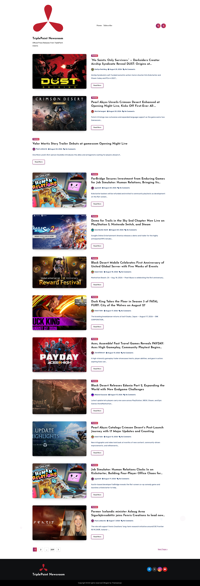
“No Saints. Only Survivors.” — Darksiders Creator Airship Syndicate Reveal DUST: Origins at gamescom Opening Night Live (125, 64)
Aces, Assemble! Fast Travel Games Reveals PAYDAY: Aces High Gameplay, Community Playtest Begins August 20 (127, 347)
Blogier (106, 583)
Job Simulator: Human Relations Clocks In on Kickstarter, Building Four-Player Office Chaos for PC (126, 473)
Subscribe (108, 26)
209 (52, 549)
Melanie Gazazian (101, 395)
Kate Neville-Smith (101, 230)
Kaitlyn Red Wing (101, 69)
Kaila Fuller (99, 272)
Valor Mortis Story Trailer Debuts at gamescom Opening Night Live (80, 143)
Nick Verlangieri (100, 111)
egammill (98, 188)
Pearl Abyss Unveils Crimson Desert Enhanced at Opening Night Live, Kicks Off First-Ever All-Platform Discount (125, 106)
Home (99, 26)
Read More (97, 85)
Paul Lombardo (41, 149)
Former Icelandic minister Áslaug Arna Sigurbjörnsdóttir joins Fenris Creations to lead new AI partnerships (127, 515)
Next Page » (163, 549)
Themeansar (117, 583)
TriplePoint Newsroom (47, 38)
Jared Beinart (100, 353)
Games (94, 56)
